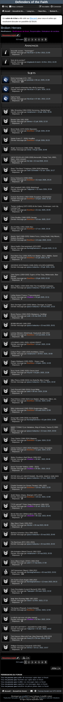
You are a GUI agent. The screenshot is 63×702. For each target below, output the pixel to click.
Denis (29, 150)
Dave (29, 600)
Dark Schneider (33, 170)
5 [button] (38, 39)
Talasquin (30, 591)
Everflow (30, 131)
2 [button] (28, 39)
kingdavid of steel (33, 62)
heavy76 (30, 638)
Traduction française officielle (14, 698)
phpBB (24, 696)
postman (30, 80)
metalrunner (31, 112)
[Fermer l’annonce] (60, 17)
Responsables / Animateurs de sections (44, 31)
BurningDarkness (33, 248)
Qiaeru (28, 698)
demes (29, 121)
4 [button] (35, 39)
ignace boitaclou (33, 267)
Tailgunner (31, 189)
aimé (29, 391)
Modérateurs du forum (21, 31)
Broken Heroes (11, 27)
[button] (45, 39)
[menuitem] (5, 6)
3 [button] (32, 39)
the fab (29, 161)
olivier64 (30, 516)
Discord (33, 18)
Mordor (29, 525)
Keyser (29, 372)
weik (28, 316)
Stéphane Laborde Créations (49, 698)
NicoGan (30, 52)
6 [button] (42, 39)
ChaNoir (30, 297)
